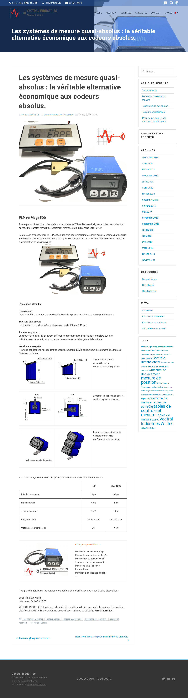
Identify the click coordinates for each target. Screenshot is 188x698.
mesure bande (153, 366)
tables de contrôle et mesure (156, 410)
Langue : (169, 13)
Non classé (148, 285)
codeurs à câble (146, 359)
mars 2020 (147, 187)
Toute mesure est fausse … (156, 106)
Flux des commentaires (154, 322)
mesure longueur (163, 383)
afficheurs (144, 347)
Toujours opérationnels (154, 112)
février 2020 (148, 193)
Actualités (141, 13)
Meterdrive (162, 387)
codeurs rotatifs (164, 354)
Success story (149, 90)
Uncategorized (66, 114)
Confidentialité (104, 679)
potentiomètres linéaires (157, 391)
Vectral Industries (157, 421)
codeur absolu (53, 619)
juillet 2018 (147, 229)
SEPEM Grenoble (167, 395)
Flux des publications (153, 316)
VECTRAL (155, 420)
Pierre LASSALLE (30, 114)
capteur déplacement (33, 619)
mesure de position (151, 380)
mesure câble (146, 371)
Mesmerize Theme (36, 684)
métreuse (144, 391)
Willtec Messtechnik (148, 428)
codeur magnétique (73, 619)
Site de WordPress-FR (154, 328)
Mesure (110, 13)
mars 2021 (147, 163)
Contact (155, 13)
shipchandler (145, 399)
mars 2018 (147, 248)
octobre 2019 (149, 205)
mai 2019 (147, 211)
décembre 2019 (150, 199)
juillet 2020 (147, 181)
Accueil (98, 13)
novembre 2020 (150, 175)
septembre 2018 (150, 223)
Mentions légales (85, 679)
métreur (169, 387)
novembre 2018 (150, 217)
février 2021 (148, 169)
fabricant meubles (167, 363)
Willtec (167, 423)
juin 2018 (146, 235)
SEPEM (158, 395)
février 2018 (148, 254)
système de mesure (38, 623)
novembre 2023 (150, 157)
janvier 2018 (148, 260)
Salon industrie (150, 395)
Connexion (147, 310)
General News (51, 114)
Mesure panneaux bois (149, 387)
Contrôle (126, 13)
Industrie (144, 366)
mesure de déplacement (95, 619)
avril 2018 (147, 242)
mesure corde (163, 366)
